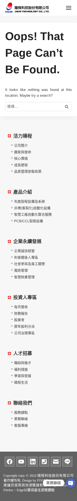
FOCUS (42, 480)
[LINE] (67, 462)
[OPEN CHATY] (71, 483)
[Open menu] (69, 7)
